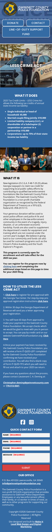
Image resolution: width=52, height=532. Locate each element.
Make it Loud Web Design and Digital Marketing (27, 524)
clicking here (10, 266)
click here (43, 301)
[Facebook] (23, 422)
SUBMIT (26, 467)
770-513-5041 (12, 385)
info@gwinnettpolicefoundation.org (21, 483)
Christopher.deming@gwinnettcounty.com (26, 382)
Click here (10, 294)
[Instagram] (31, 422)
